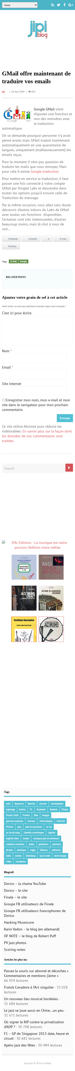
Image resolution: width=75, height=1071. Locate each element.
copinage (10, 809)
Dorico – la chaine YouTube (25, 883)
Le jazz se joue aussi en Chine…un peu (34, 1010)
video (8, 861)
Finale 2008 (12, 815)
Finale (65, 809)
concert (43, 803)
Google (23, 261)
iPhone (9, 826)
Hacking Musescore (19, 922)
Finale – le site (15, 897)
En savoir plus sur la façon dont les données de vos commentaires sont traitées (37, 436)
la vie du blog (13, 832)
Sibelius (44, 849)
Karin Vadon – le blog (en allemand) (31, 929)
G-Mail (13, 261)
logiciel (51, 832)
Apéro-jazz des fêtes (19, 1045)
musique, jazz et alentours (46, 838)
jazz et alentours (33, 826)
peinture (56, 844)
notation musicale (15, 844)
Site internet (11, 383)
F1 (31, 809)
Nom (5, 351)
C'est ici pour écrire (16, 313)
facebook (41, 809)
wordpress (21, 861)
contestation (57, 803)
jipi (3, 91)
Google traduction (45, 171)
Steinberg (30, 855)
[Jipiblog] (38, 40)
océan (31, 844)
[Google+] (70, 5)
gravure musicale (14, 820)
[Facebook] (64, 5)
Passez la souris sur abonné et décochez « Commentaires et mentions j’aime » (36, 973)
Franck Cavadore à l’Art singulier (29, 987)
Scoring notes (14, 949)
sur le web (45, 855)
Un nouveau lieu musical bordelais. (31, 999)
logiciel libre (12, 838)
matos (26, 838)
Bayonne (19, 803)
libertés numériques (34, 832)
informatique (45, 820)
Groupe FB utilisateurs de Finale (29, 904)
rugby (33, 849)
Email (6, 367)
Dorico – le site (16, 890)
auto (8, 803)
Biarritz (31, 803)
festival (53, 809)
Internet (61, 820)
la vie (49, 826)
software (56, 849)
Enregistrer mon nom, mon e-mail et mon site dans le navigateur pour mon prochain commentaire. (36, 405)
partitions (43, 844)
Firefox (26, 815)
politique (21, 849)
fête (36, 815)
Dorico (22, 809)
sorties (18, 855)
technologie (60, 855)
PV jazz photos (15, 942)
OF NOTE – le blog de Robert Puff (30, 936)
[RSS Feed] (52, 5)
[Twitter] (58, 5)
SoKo (8, 855)
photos (9, 849)
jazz (19, 826)
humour (31, 820)
